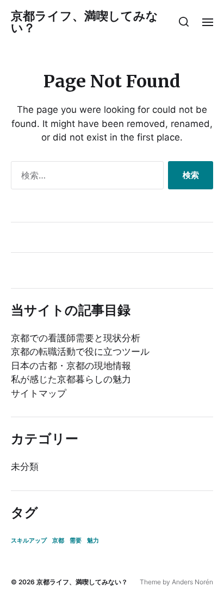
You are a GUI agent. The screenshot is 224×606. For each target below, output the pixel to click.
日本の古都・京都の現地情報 (71, 365)
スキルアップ (29, 540)
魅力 (93, 540)
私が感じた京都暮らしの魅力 (71, 379)
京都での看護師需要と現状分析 (75, 338)
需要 (76, 540)
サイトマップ (38, 393)
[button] (184, 21)
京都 (58, 540)
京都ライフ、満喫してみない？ (84, 22)
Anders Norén (192, 582)
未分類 (25, 466)
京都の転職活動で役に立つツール (80, 351)
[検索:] (85, 177)
